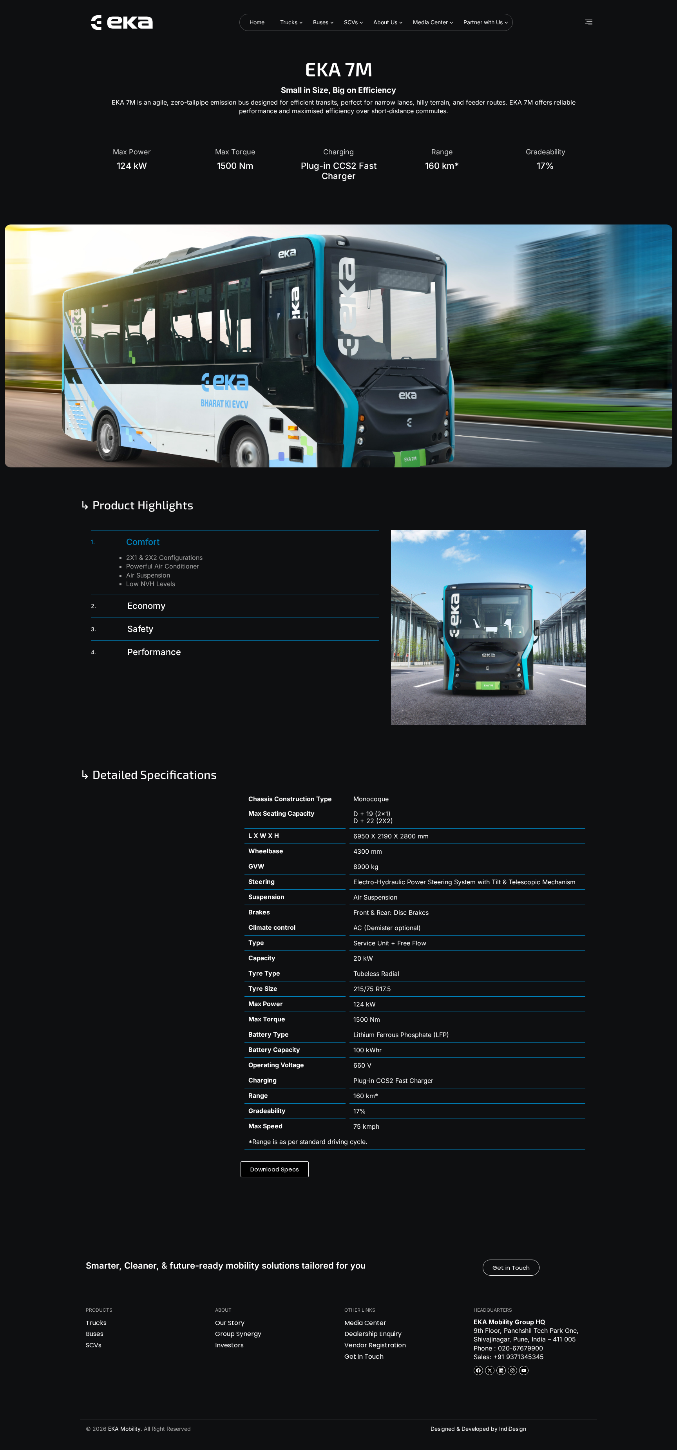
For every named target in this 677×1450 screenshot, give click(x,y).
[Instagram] (512, 1370)
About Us (385, 22)
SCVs (351, 22)
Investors (229, 1345)
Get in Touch (364, 1356)
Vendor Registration (375, 1345)
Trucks (288, 22)
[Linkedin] (501, 1370)
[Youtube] (524, 1370)
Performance (136, 652)
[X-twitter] (489, 1370)
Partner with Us (483, 22)
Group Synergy (238, 1333)
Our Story (229, 1322)
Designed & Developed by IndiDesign (478, 1428)
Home (257, 22)
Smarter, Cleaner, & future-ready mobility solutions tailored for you (226, 1265)
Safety (122, 629)
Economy (128, 606)
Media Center (430, 22)
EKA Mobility (124, 1428)
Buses (320, 22)
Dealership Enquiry (373, 1333)
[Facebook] (478, 1370)
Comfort (125, 542)
